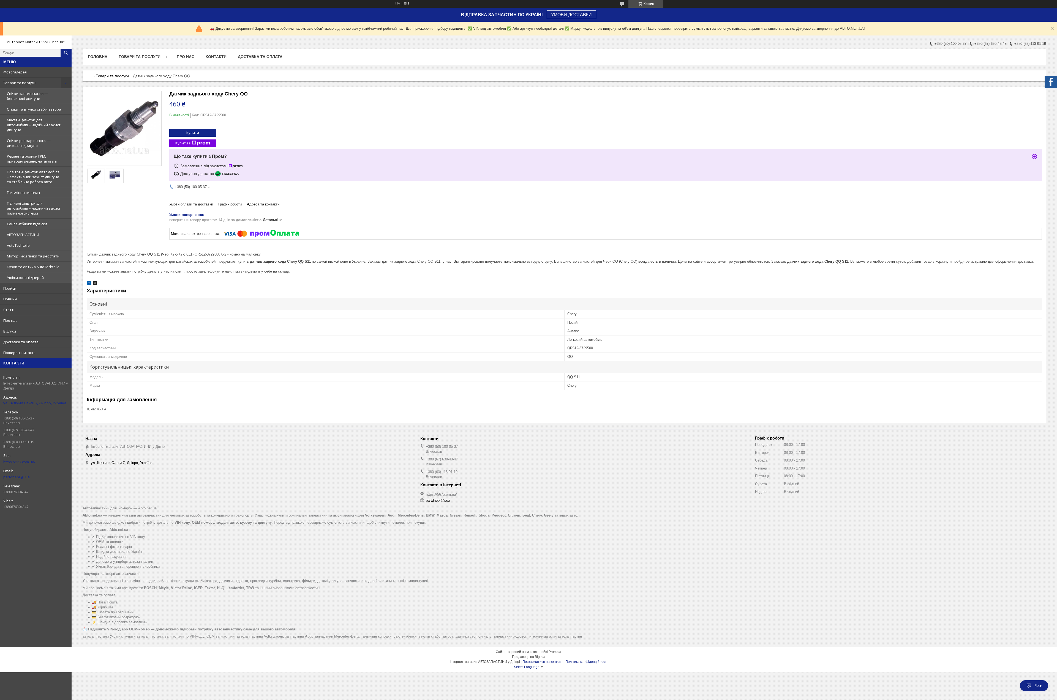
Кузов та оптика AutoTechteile (33, 266)
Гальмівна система (23, 192)
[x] (95, 284)
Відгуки (9, 331)
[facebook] (89, 284)
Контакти (216, 56)
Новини (10, 299)
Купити (192, 132)
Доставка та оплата (21, 341)
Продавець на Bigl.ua (528, 657)
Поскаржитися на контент (542, 662)
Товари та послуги (19, 82)
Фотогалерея (15, 72)
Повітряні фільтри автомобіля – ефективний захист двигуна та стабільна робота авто (33, 176)
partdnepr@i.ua (16, 476)
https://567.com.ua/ (19, 461)
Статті (8, 309)
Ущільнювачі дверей (25, 277)
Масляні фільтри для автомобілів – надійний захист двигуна (34, 124)
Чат (1038, 685)
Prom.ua (555, 652)
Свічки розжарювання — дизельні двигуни (29, 143)
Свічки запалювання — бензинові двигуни (27, 96)
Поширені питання (19, 352)
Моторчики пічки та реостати (33, 256)
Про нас (10, 320)
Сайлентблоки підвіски (27, 223)
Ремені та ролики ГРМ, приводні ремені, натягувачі (32, 159)
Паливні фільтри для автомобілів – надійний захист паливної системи (34, 208)
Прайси (9, 288)
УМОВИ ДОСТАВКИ (571, 14)
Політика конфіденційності (586, 662)
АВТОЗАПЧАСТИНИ (23, 234)
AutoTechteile (18, 245)
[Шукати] (66, 53)
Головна (97, 56)
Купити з (183, 143)
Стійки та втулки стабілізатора (34, 109)
